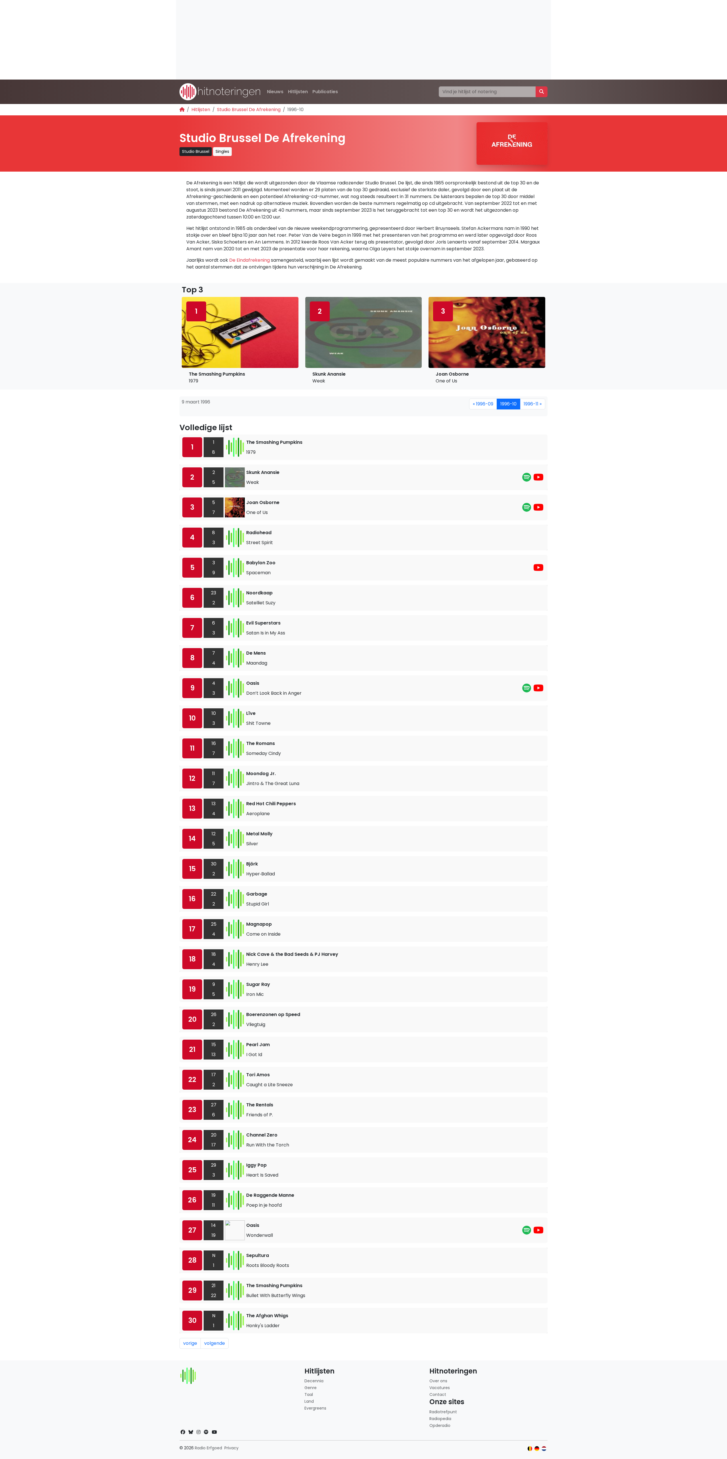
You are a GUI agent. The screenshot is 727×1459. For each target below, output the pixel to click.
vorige (190, 1343)
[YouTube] (538, 478)
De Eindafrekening (249, 260)
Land (309, 1401)
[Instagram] (198, 1432)
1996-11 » (533, 404)
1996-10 (508, 404)
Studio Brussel (195, 151)
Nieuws (275, 91)
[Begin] (182, 109)
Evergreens (315, 1408)
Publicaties (325, 91)
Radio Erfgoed (208, 1448)
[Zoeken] (542, 91)
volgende (214, 1343)
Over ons (438, 1381)
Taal (308, 1394)
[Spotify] (526, 478)
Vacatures (439, 1388)
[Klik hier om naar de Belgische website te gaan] (530, 1448)
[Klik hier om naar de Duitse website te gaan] (536, 1448)
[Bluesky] (190, 1432)
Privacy (231, 1448)
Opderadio (439, 1425)
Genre (310, 1388)
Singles (222, 151)
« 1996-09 (483, 404)
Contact (437, 1394)
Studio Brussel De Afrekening (249, 109)
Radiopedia (440, 1418)
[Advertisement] (346, 40)
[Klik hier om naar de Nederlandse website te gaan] (544, 1448)
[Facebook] (182, 1432)
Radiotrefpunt (443, 1412)
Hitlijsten (298, 91)
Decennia (313, 1381)
